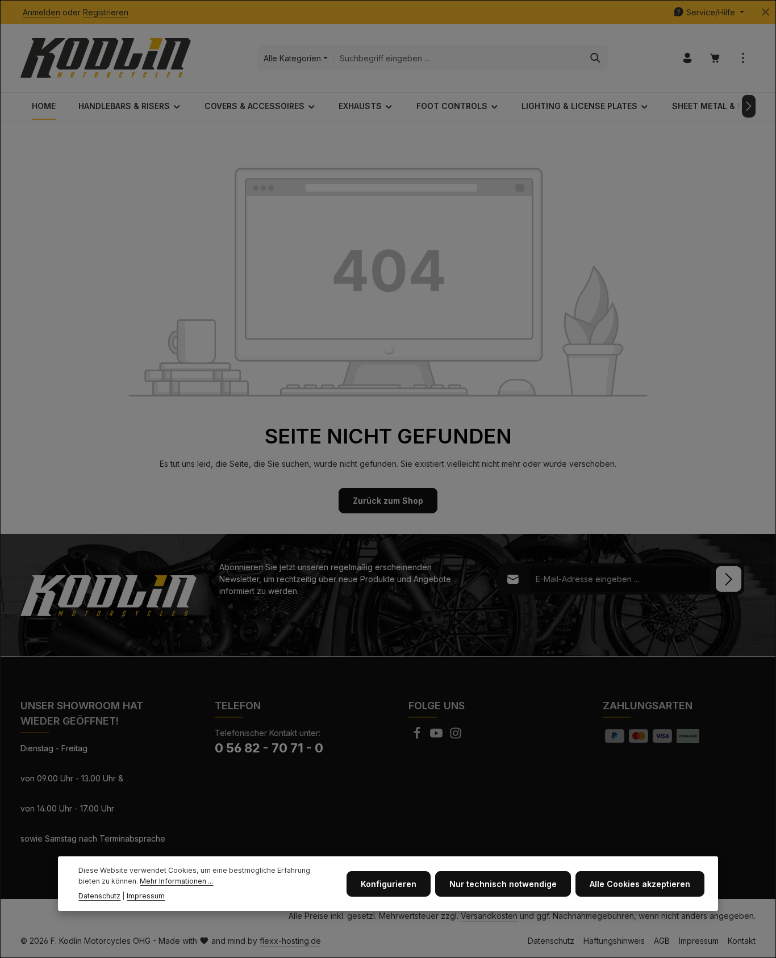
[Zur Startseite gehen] (105, 58)
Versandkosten (489, 916)
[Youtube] (437, 736)
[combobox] (458, 58)
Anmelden (41, 12)
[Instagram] (455, 736)
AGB (662, 941)
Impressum (699, 941)
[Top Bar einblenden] (743, 58)
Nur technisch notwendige (503, 883)
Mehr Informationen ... (176, 880)
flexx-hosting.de (290, 941)
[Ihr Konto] (687, 58)
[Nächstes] (749, 106)
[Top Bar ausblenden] (765, 12)
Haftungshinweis (614, 941)
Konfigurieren (388, 883)
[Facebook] (418, 736)
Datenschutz (551, 941)
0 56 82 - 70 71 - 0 (269, 748)
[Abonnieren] (728, 579)
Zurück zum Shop (388, 500)
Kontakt (742, 941)
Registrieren (105, 12)
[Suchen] (595, 58)
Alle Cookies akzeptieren (640, 883)
